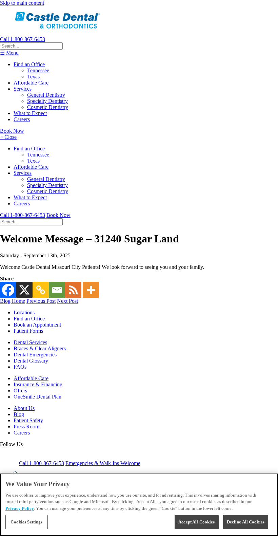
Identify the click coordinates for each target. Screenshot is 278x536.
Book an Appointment (37, 325)
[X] (24, 290)
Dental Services (30, 342)
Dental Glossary (31, 361)
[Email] (57, 290)
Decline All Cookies (245, 521)
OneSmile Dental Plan (37, 397)
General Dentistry (46, 95)
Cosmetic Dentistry (47, 107)
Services (23, 89)
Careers (22, 119)
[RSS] (73, 290)
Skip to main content (22, 3)
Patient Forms (28, 331)
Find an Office (29, 64)
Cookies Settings (26, 521)
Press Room (26, 426)
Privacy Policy (19, 508)
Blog (19, 414)
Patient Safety (28, 420)
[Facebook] (8, 290)
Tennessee (38, 70)
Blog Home (12, 301)
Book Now (12, 131)
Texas (33, 76)
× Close (8, 137)
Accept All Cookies (196, 521)
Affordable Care (31, 83)
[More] (90, 290)
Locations (24, 312)
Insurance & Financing (38, 384)
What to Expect (30, 113)
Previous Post (41, 301)
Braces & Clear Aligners (40, 348)
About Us (24, 408)
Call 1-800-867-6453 (22, 39)
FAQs (20, 367)
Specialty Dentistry (47, 101)
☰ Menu (9, 53)
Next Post (67, 301)
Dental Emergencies (35, 354)
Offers (20, 390)
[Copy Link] (41, 290)
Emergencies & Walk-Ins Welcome (102, 463)
